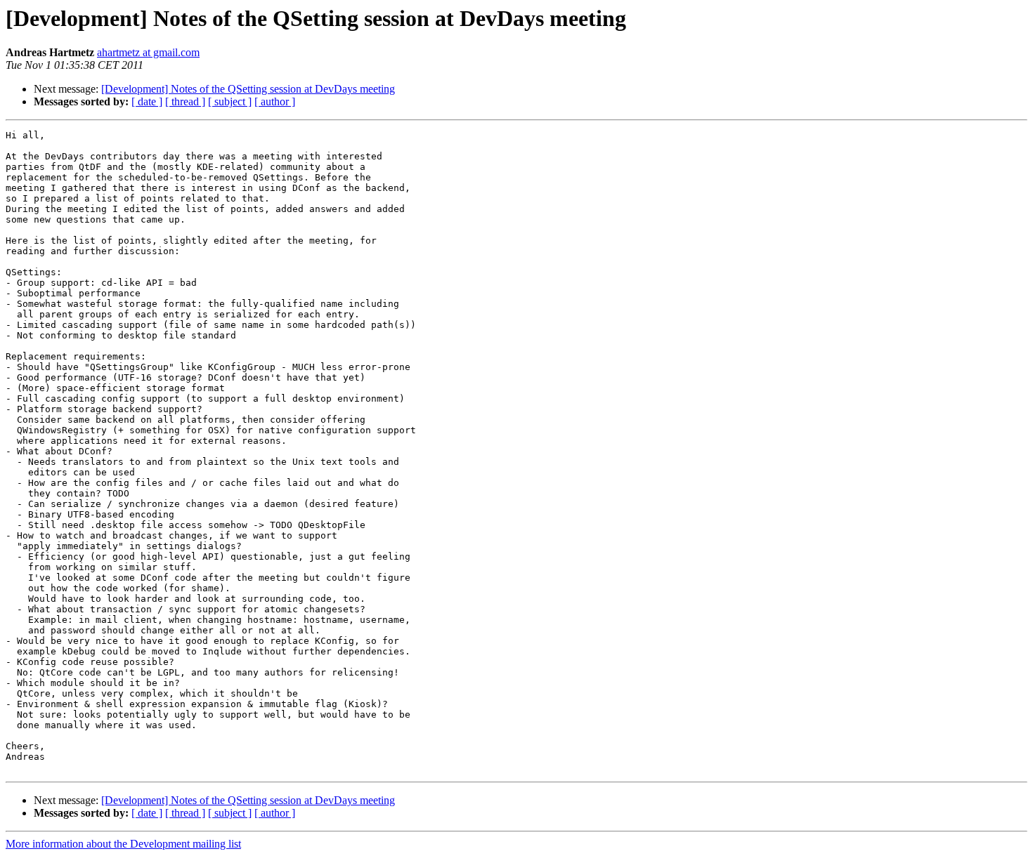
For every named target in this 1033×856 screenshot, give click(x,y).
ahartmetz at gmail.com (148, 52)
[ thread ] (185, 101)
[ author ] (274, 101)
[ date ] (146, 101)
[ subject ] (230, 101)
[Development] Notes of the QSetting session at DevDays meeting (248, 89)
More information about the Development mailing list (123, 844)
